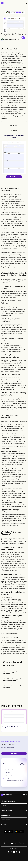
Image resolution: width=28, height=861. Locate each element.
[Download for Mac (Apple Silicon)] (8, 831)
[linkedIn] (14, 852)
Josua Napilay (9, 39)
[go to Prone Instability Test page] (14, 716)
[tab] (14, 126)
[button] (26, 3)
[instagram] (11, 852)
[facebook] (8, 852)
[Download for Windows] (19, 831)
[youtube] (19, 852)
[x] (17, 852)
